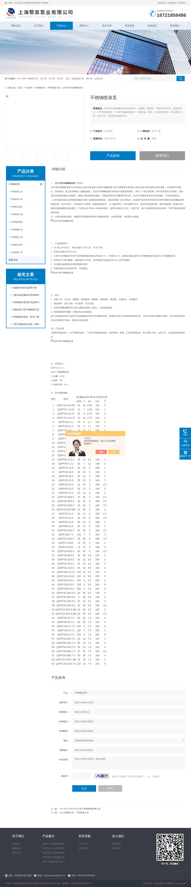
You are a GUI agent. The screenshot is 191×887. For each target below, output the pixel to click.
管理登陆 (169, 883)
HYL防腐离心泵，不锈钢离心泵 (74, 812)
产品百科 (28, 87)
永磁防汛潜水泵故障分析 (24, 287)
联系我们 (182, 3)
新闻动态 (16, 848)
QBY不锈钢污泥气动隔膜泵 (55, 861)
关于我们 (39, 25)
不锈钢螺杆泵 (16, 229)
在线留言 (172, 3)
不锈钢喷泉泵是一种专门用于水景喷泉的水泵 (27, 317)
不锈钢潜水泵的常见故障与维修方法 (27, 302)
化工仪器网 (159, 883)
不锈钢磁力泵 (16, 237)
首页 (20, 87)
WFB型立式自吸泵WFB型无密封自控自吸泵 (55, 852)
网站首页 (16, 25)
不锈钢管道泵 (16, 245)
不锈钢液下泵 (16, 252)
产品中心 (61, 25)
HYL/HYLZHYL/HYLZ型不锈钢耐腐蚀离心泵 (80, 809)
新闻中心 (84, 25)
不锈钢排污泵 (16, 214)
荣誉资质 (129, 25)
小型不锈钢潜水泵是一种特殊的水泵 (27, 324)
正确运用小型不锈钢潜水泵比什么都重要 (27, 309)
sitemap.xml (180, 883)
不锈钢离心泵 (16, 191)
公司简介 (16, 843)
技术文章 (107, 25)
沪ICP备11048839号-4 (81, 883)
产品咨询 (113, 155)
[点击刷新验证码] (101, 775)
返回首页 (162, 3)
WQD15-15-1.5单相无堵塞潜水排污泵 (55, 848)
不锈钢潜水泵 (54, 87)
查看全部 (13, 260)
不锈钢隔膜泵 (16, 222)
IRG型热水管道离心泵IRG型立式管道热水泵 (55, 857)
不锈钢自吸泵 (16, 207)
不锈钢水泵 (40, 87)
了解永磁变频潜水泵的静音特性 (27, 295)
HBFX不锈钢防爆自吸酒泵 (55, 843)
